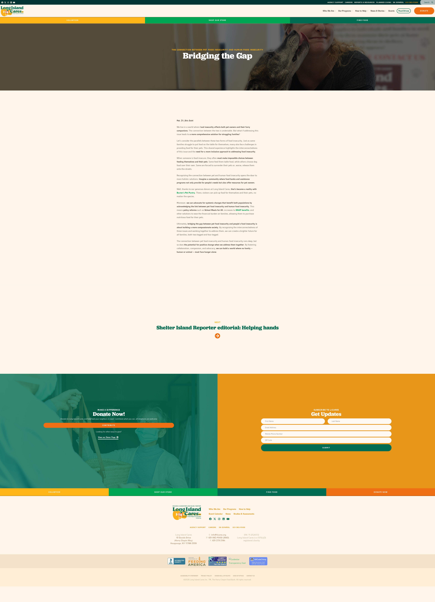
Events (391, 11)
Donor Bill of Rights (223, 576)
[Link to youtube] (14, 2)
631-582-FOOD (412, 2)
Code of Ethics (238, 576)
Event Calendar (216, 513)
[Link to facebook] (2, 2)
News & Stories (377, 10)
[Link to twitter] (5, 2)
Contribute (108, 425)
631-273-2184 (218, 540)
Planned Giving (383, 2)
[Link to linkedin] (11, 2)
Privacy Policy (206, 576)
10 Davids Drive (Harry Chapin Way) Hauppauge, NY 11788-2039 (183, 540)
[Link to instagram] (8, 2)
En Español (398, 2)
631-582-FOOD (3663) (219, 537)
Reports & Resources (364, 2)
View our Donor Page (107, 437)
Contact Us (250, 576)
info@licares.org (218, 534)
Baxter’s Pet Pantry (186, 192)
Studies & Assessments (244, 513)
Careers (349, 2)
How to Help (360, 10)
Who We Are (328, 10)
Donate (424, 11)
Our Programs (344, 10)
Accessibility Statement (189, 576)
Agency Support (335, 2)
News (228, 513)
